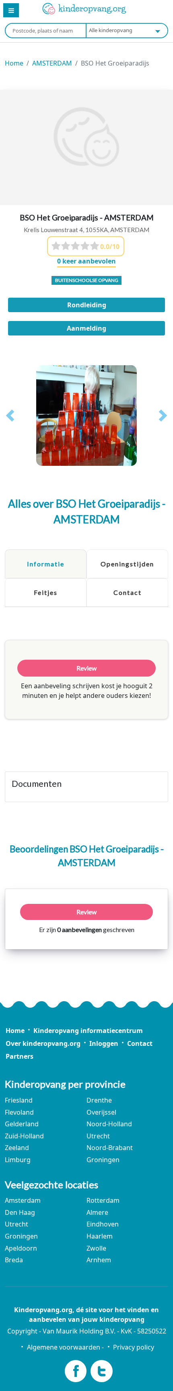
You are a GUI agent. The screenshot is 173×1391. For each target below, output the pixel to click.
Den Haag (20, 1212)
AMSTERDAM (52, 63)
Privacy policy (133, 1347)
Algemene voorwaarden (63, 1347)
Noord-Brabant (109, 1147)
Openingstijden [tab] (127, 564)
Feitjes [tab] (46, 592)
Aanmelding (86, 328)
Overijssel (101, 1112)
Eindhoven (102, 1224)
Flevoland (19, 1112)
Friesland (19, 1100)
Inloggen (103, 1043)
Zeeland (17, 1147)
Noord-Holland (109, 1123)
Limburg (18, 1159)
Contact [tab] (127, 592)
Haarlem (99, 1236)
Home (14, 63)
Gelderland (22, 1123)
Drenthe (99, 1100)
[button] (10, 415)
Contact (139, 1043)
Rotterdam (102, 1200)
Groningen (102, 1159)
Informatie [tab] (45, 564)
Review (86, 912)
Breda (14, 1259)
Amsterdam (23, 1200)
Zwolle (96, 1248)
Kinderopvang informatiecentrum (88, 1030)
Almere (97, 1212)
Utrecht (98, 1136)
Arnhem (98, 1259)
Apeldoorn (21, 1248)
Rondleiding (86, 304)
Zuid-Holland (24, 1136)
